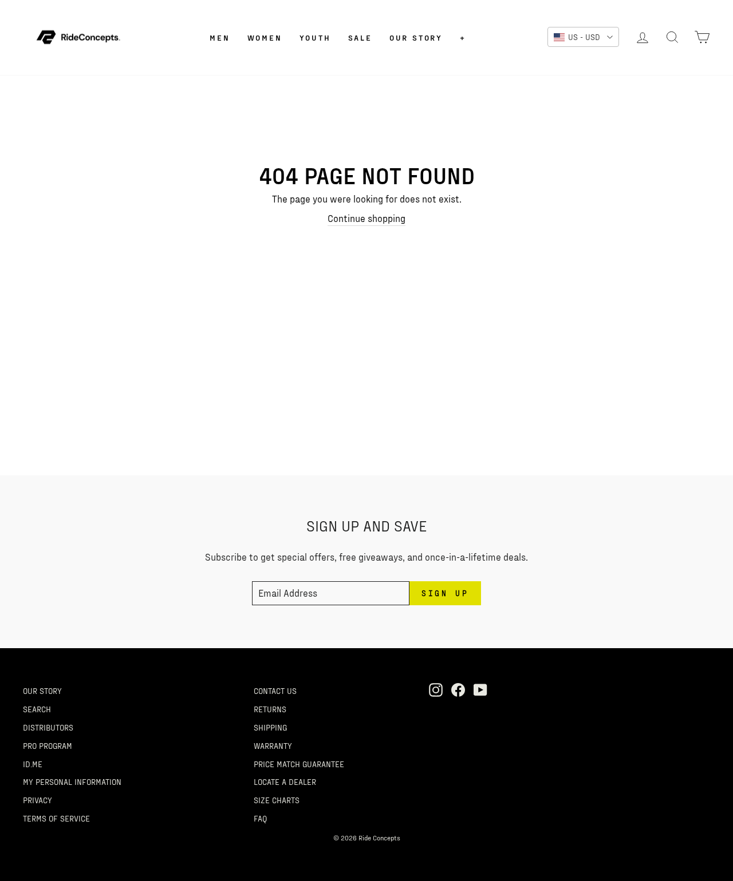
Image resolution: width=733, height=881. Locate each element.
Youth (315, 37)
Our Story (416, 37)
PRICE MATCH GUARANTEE (299, 764)
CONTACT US (275, 690)
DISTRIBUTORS (48, 727)
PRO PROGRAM (47, 745)
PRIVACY (37, 800)
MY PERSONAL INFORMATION (72, 781)
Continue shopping (366, 218)
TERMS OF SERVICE (56, 818)
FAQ (260, 818)
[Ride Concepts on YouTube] (480, 689)
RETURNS (270, 709)
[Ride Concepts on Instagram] (436, 689)
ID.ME (32, 764)
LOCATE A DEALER (285, 781)
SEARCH (37, 709)
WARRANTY (273, 745)
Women (264, 37)
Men (220, 37)
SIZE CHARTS (276, 800)
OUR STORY (42, 690)
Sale (360, 37)
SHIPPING (270, 727)
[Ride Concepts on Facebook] (458, 689)
